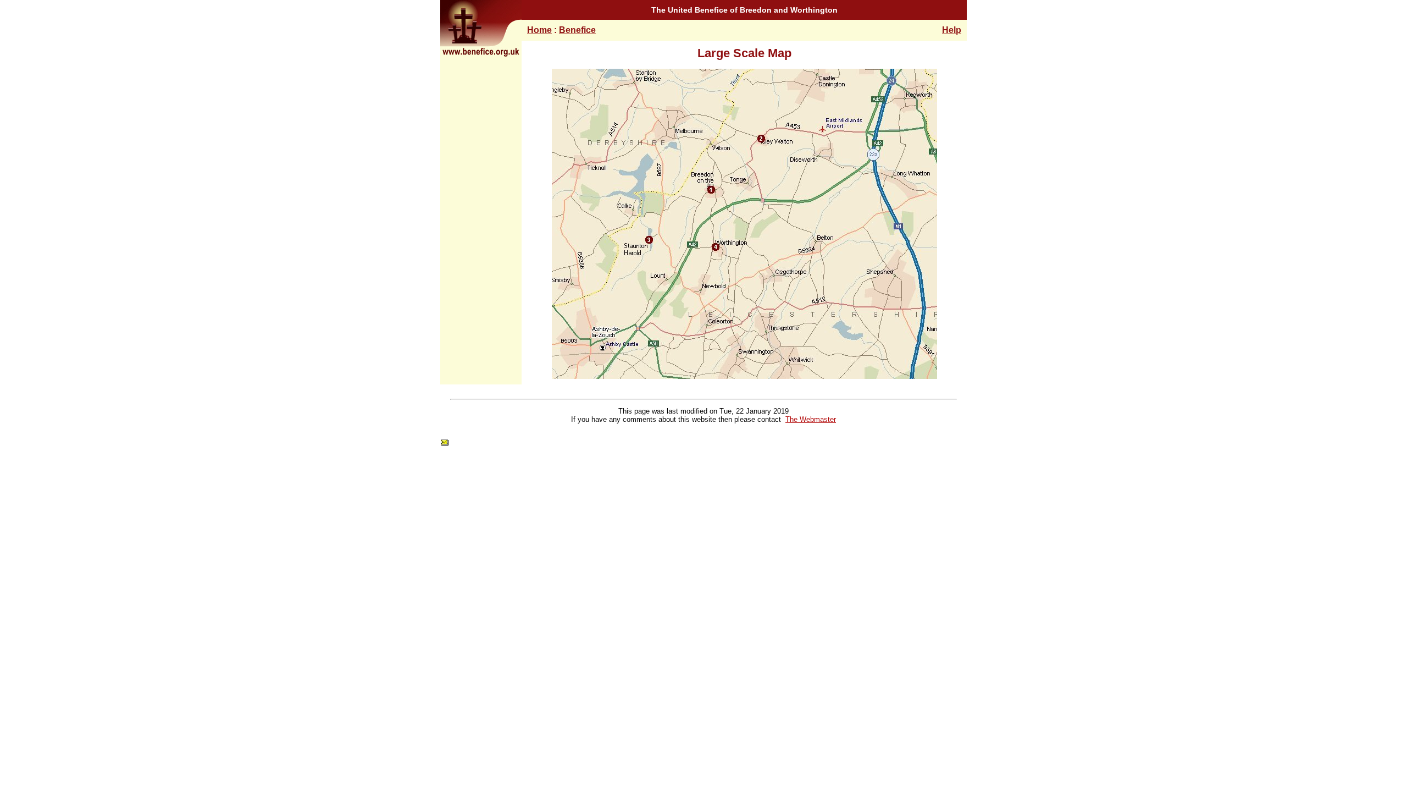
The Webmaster (810, 419)
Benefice (577, 30)
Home (539, 30)
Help (951, 30)
